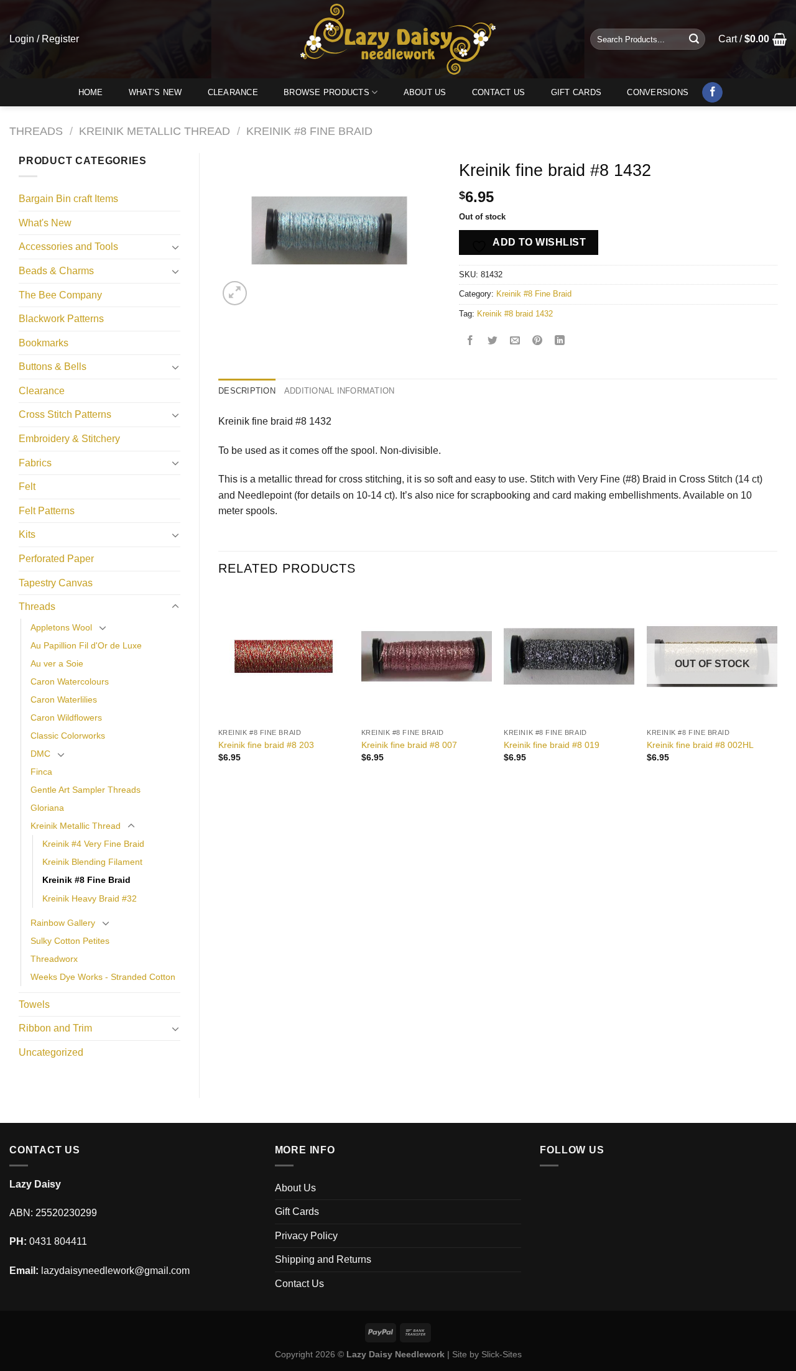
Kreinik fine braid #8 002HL (700, 745)
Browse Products (326, 92)
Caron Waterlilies (63, 699)
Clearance (233, 92)
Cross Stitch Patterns (65, 414)
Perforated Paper (56, 558)
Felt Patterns (47, 510)
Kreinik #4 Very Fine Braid (93, 844)
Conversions (657, 92)
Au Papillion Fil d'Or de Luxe (86, 645)
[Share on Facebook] (470, 341)
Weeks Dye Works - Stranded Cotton (102, 977)
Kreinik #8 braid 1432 (515, 313)
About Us (425, 92)
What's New (45, 223)
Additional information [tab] (339, 390)
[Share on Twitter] (493, 341)
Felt (27, 486)
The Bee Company (60, 295)
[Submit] (694, 39)
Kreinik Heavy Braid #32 (89, 898)
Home (90, 92)
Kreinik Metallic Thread (154, 130)
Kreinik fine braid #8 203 (266, 745)
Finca (41, 772)
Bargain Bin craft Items (68, 198)
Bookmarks (43, 343)
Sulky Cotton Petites (69, 941)
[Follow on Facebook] (712, 92)
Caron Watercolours (69, 681)
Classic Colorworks (67, 736)
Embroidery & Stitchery (69, 438)
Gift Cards (576, 92)
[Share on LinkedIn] (560, 341)
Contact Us (498, 92)
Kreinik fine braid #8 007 (409, 745)
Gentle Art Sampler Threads (85, 790)
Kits (27, 534)
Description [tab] (246, 390)
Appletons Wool (61, 627)
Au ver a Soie (56, 663)
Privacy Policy (306, 1235)
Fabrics (35, 463)
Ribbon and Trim (55, 1028)
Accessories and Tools (68, 246)
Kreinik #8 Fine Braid (309, 130)
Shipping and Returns (323, 1259)
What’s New (155, 92)
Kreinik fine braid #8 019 (551, 745)
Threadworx (54, 959)
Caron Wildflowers (66, 717)
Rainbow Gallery (62, 923)
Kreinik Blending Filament (92, 862)
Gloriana (47, 808)
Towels (34, 1004)
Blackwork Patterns (61, 318)
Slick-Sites (501, 1354)
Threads (36, 130)
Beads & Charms (56, 270)
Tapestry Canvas (56, 583)
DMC (40, 754)
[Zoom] (235, 293)
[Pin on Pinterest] (537, 341)
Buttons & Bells (52, 366)
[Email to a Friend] (515, 341)
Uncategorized (51, 1052)
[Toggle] (175, 246)
